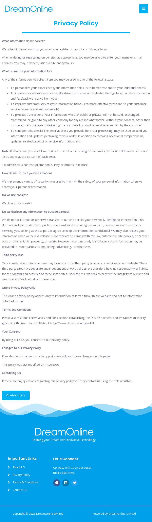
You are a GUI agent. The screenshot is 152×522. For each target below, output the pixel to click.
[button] (16, 395)
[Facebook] (56, 482)
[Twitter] (74, 482)
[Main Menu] (143, 8)
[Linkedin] (65, 482)
